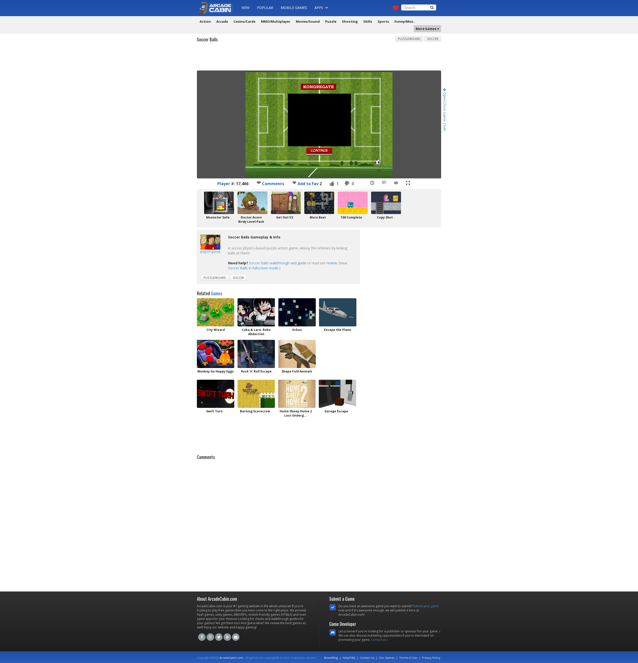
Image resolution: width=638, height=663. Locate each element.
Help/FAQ (349, 658)
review (331, 263)
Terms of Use (408, 658)
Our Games (387, 658)
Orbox (297, 330)
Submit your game (426, 606)
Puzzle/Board (409, 39)
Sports (383, 21)
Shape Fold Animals (297, 371)
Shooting (350, 21)
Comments (272, 183)
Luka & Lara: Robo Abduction (256, 332)
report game (210, 252)
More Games (426, 28)
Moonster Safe (218, 217)
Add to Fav (308, 183)
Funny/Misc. (404, 21)
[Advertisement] (319, 58)
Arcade (222, 21)
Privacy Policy (431, 658)
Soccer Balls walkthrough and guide (277, 263)
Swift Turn (214, 411)
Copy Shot (385, 217)
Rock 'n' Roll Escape (256, 371)
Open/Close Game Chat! (444, 111)
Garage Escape (336, 411)
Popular (265, 7)
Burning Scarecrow (255, 411)
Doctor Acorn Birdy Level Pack (251, 219)
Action (205, 21)
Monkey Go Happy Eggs (215, 371)
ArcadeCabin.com (231, 658)
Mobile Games (294, 7)
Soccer (432, 39)
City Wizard (216, 330)
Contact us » (379, 640)
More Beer (318, 217)
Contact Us (367, 658)
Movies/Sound (308, 21)
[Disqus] (319, 524)
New (245, 7)
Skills (367, 21)
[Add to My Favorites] (294, 182)
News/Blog (331, 658)
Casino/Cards (244, 21)
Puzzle (330, 21)
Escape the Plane (337, 330)
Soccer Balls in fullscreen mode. (253, 268)
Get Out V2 (284, 217)
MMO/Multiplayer (275, 21)
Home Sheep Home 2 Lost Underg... (296, 413)
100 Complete (351, 217)
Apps (319, 7)
